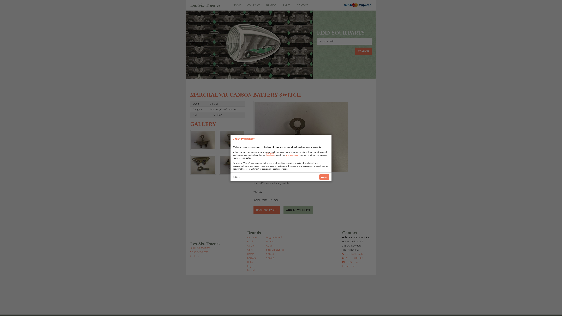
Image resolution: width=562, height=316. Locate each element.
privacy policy (292, 155)
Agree (324, 177)
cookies (270, 155)
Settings (236, 177)
